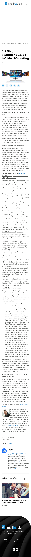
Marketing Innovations (23, 43)
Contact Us (5, 542)
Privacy (14, 533)
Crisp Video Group (13, 425)
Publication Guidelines (20, 542)
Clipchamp (22, 173)
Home (3, 43)
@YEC (14, 469)
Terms (9, 533)
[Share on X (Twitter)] (7, 86)
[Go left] (24, 479)
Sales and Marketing (11, 43)
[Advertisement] (15, 25)
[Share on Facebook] (4, 86)
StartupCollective (18, 462)
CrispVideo (9, 443)
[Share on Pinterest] (11, 86)
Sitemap (16, 539)
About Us (4, 539)
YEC (5, 62)
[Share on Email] (19, 86)
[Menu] (2, 3)
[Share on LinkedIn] (15, 86)
